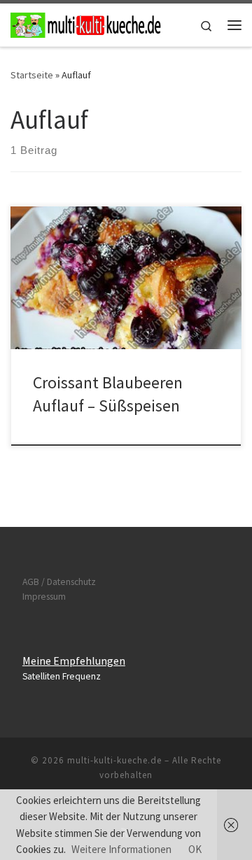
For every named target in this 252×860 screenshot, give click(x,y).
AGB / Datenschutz (59, 582)
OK (195, 849)
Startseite (31, 75)
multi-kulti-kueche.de (114, 760)
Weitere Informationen (121, 849)
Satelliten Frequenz (61, 676)
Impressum (44, 596)
